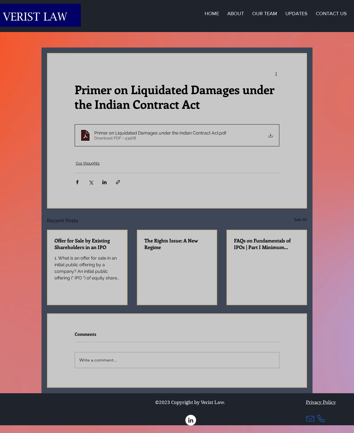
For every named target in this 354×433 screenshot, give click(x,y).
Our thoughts (88, 163)
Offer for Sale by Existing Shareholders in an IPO (82, 243)
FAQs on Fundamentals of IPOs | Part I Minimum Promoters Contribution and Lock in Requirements (265, 243)
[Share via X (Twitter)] (90, 182)
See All (300, 219)
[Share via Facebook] (77, 182)
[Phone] (320, 418)
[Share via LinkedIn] (104, 182)
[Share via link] (118, 182)
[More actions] (276, 73)
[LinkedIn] (190, 420)
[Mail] (310, 419)
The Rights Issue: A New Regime (171, 243)
